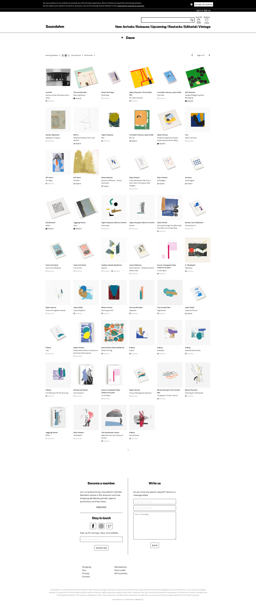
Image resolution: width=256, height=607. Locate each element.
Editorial (190, 27)
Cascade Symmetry (192, 350)
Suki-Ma (160, 95)
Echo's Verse (134, 435)
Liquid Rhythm (79, 310)
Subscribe (101, 547)
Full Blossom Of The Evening (57, 393)
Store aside (119, 570)
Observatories (107, 177)
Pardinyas (105, 95)
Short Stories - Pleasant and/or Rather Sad (141, 269)
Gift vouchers (120, 573)
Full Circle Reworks (53, 268)
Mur (103, 138)
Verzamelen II (190, 225)
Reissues (142, 27)
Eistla (131, 350)
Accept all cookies (203, 4)
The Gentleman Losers (110, 432)
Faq (84, 570)
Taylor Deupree (135, 92)
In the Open (161, 271)
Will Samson (190, 92)
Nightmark (161, 310)
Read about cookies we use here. (130, 6)
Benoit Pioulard (163, 390)
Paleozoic (189, 268)
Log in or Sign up (203, 10)
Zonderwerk (50, 223)
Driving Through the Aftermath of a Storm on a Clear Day (169, 226)
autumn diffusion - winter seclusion (111, 181)
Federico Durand (164, 268)
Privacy (85, 573)
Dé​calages (161, 180)
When (48, 435)
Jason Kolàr (176, 92)
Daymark (132, 310)
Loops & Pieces (191, 310)
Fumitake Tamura (164, 92)
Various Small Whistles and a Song (57, 96)
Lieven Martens (135, 265)
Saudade (160, 350)
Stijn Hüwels (134, 177)
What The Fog (106, 350)
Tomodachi (77, 435)
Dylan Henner (162, 135)
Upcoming (158, 27)
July (47, 350)
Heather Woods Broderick (111, 265)
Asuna (159, 265)
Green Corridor (191, 138)
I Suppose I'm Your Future (167, 395)
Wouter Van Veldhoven (194, 223)
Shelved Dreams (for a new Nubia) (84, 139)
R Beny (48, 348)
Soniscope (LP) (107, 310)
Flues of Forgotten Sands (55, 310)
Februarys (105, 225)
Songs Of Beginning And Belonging (194, 96)
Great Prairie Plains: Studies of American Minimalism (85, 351)
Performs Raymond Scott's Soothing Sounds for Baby (167, 139)
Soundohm (55, 26)
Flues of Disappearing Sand (140, 393)
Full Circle (77, 268)
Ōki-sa (131, 138)
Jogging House (79, 223)
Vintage (204, 27)
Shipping (86, 567)
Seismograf (189, 180)
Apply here (101, 507)
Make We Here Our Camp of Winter (112, 436)
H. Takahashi (190, 265)
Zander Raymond (52, 135)
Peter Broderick (118, 348)
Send (154, 545)
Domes (104, 268)
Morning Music (79, 95)
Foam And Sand (52, 265)
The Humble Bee (80, 92)
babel (48, 225)
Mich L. (76, 135)
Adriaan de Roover (80, 390)
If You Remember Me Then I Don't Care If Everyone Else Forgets (140, 183)
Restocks (175, 27)
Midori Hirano (106, 307)
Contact (86, 576)
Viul (186, 135)
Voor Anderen (78, 393)
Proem (131, 225)
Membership (120, 567)
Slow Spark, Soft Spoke (194, 393)
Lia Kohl (49, 92)
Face (75, 225)
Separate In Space (53, 138)
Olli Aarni (49, 177)
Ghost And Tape (107, 92)
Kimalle (76, 180)
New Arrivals (124, 27)
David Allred (162, 223)
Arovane (188, 177)
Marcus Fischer (120, 223)
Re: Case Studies (136, 98)
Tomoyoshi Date (169, 265)
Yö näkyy (49, 180)
